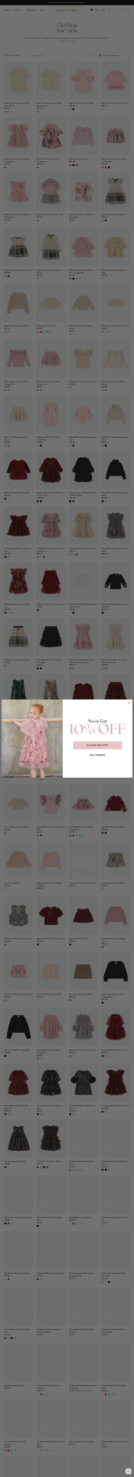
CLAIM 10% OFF (97, 745)
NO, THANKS (97, 755)
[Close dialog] (129, 703)
